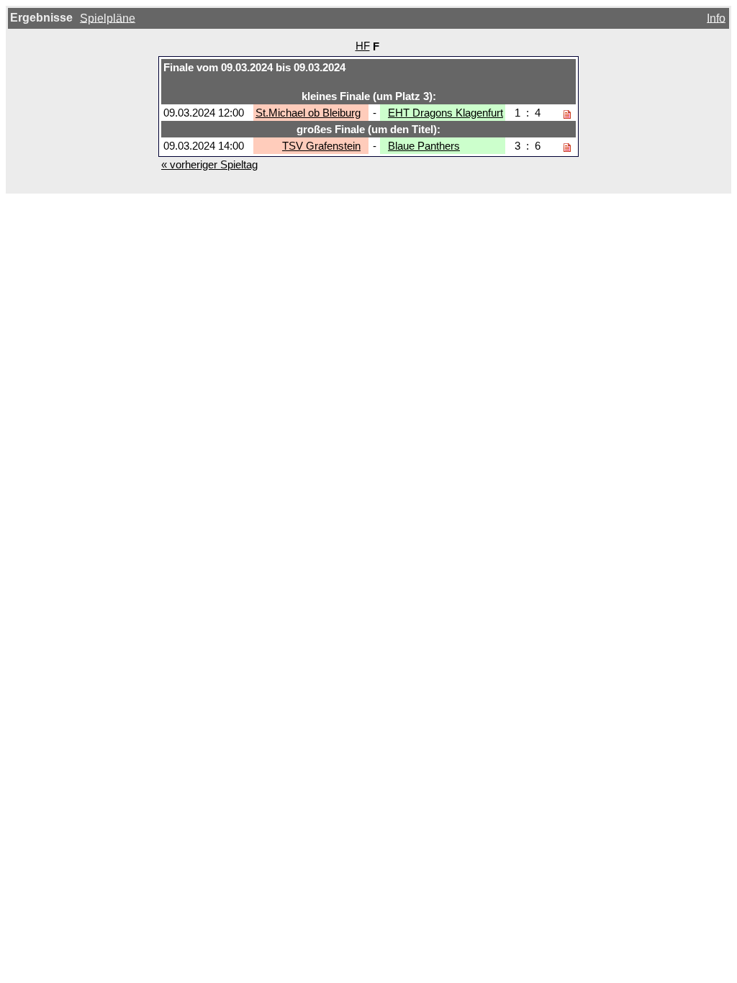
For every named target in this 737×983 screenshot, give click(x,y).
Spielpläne (107, 18)
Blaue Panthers (424, 146)
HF (363, 46)
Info (716, 18)
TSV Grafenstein (321, 146)
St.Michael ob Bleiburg (308, 113)
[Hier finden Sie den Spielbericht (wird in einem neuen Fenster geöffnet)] (567, 113)
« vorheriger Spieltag (209, 164)
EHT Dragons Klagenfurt (445, 113)
